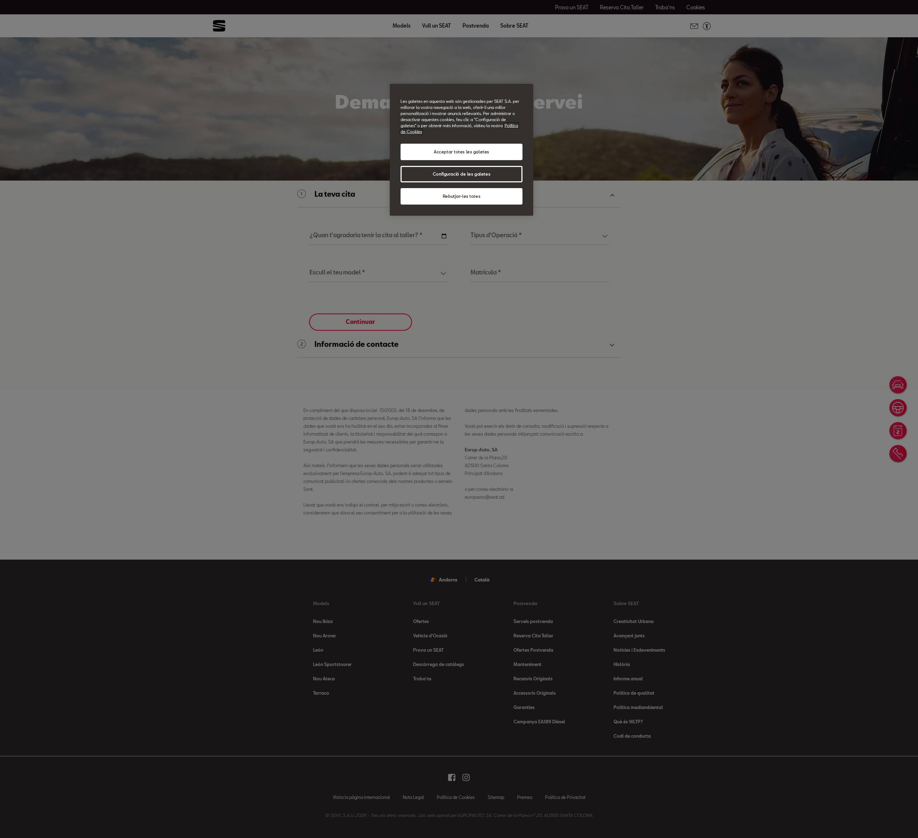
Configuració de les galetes (461, 174)
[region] (461, 150)
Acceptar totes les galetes (461, 151)
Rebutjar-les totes (461, 196)
